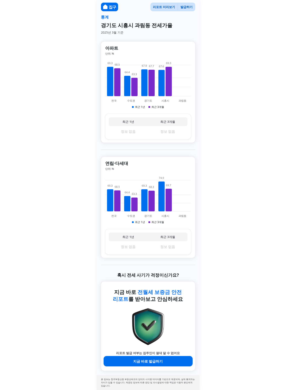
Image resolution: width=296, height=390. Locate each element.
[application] (148, 85)
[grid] (148, 126)
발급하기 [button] (187, 7)
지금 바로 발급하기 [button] (148, 361)
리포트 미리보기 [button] (164, 7)
